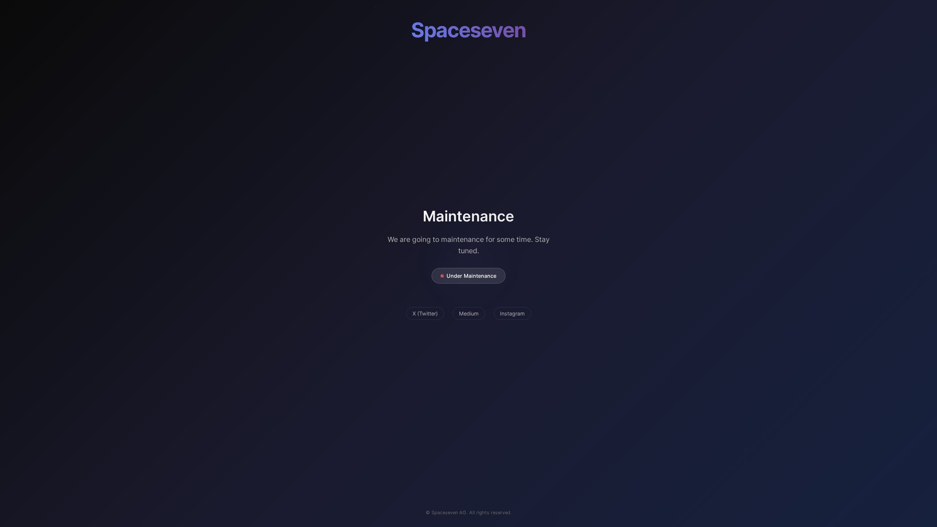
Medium (469, 313)
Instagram (512, 313)
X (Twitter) (425, 313)
